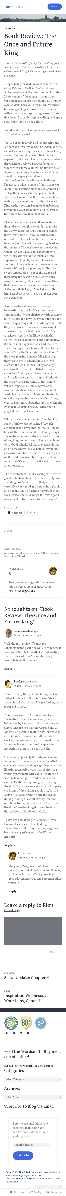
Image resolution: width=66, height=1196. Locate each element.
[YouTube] (28, 1033)
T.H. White (22, 556)
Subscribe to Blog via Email (29, 1106)
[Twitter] (14, 1033)
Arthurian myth (12, 553)
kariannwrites (23, 631)
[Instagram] (21, 1033)
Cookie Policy (12, 1181)
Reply (8, 669)
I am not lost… (15, 7)
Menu (54, 6)
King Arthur (41, 553)
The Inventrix (22, 682)
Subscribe (23, 1156)
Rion (48, 905)
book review (27, 553)
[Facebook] (7, 1033)
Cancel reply (12, 910)
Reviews (9, 28)
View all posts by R (26, 591)
